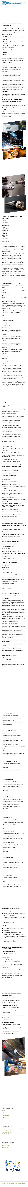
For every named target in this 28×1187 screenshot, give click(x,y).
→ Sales (4, 1113)
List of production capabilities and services (11, 23)
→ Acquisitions (5, 1115)
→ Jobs (3, 1110)
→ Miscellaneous (6, 1117)
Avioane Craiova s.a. (11, 1183)
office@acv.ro (8, 1133)
